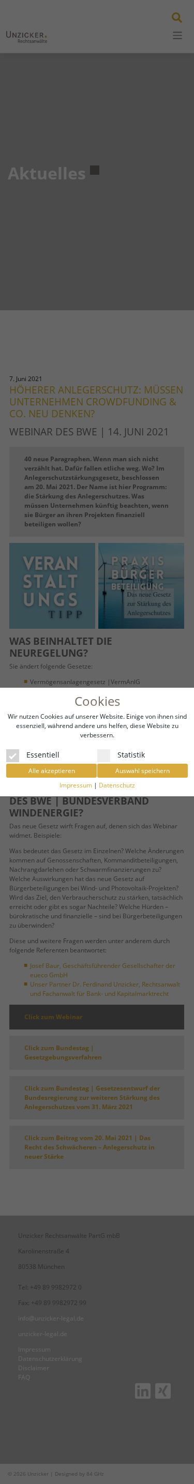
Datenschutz (117, 785)
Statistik (131, 754)
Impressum (75, 785)
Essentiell (42, 754)
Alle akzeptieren (51, 770)
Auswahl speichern (142, 770)
